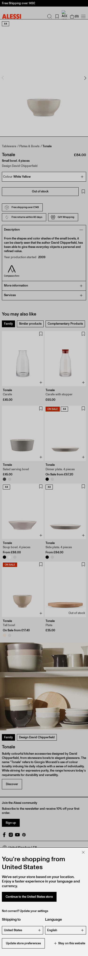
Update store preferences (23, 943)
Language (53, 919)
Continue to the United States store (29, 896)
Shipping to (11, 919)
